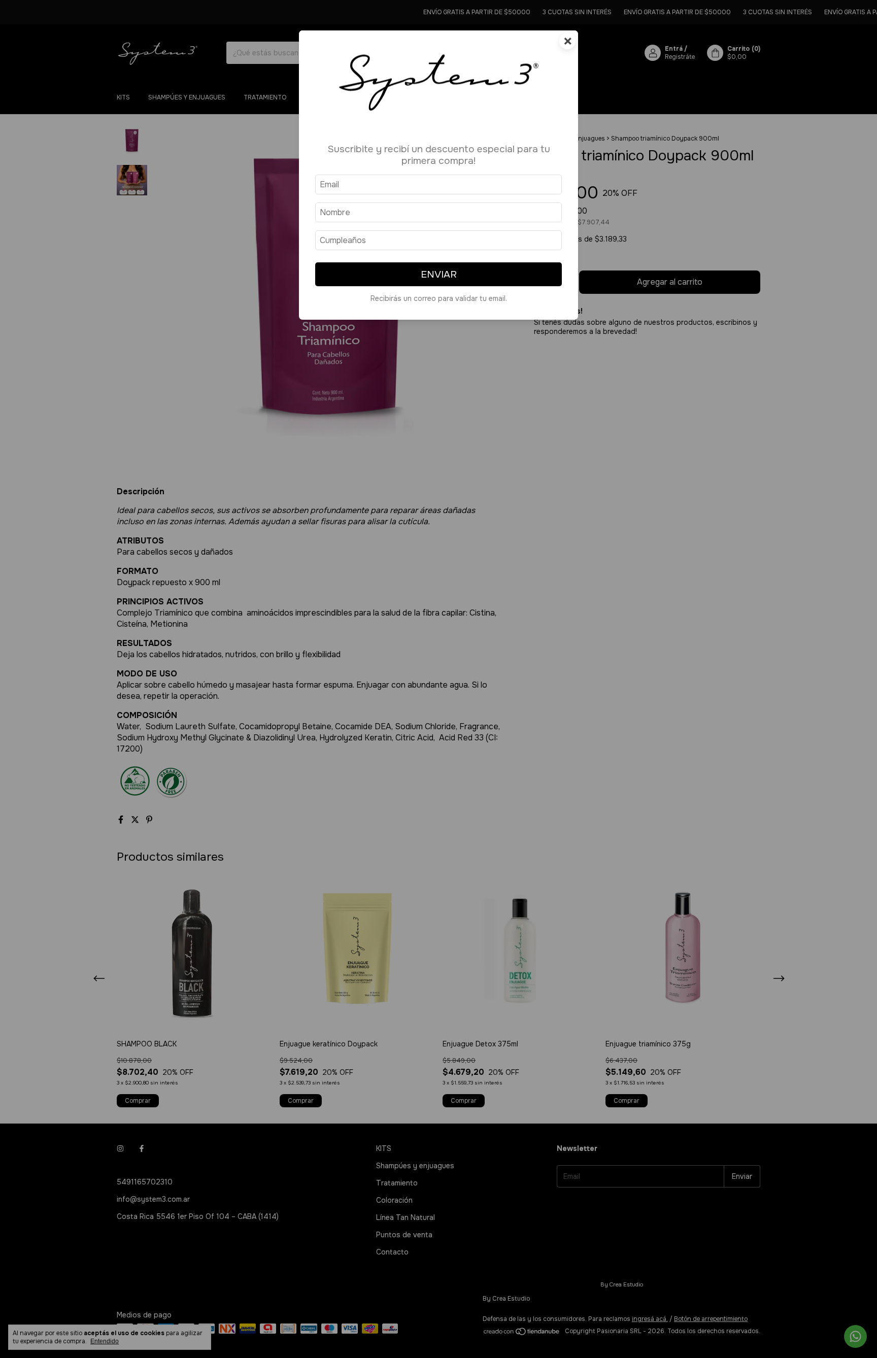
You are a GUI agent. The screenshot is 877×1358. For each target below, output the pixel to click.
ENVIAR (439, 274)
